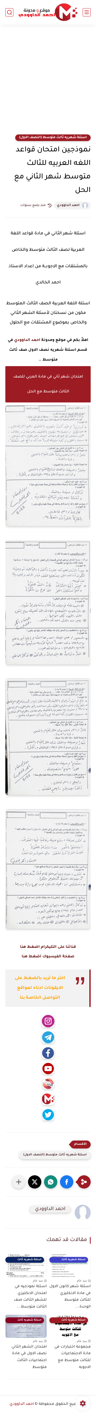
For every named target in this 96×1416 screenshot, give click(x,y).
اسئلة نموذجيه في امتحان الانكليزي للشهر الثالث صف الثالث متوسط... (30, 1297)
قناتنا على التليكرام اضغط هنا (48, 947)
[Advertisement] (48, 82)
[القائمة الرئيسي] (87, 12)
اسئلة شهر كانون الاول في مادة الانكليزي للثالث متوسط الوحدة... (70, 1297)
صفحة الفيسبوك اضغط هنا (48, 957)
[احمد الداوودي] (48, 12)
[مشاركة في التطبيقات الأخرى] (18, 1182)
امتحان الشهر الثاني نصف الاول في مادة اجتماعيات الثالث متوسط (29, 1357)
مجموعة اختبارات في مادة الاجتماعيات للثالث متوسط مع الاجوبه (72, 1357)
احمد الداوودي (68, 205)
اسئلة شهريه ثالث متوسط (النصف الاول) (53, 137)
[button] (66, 1182)
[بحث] (9, 12)
